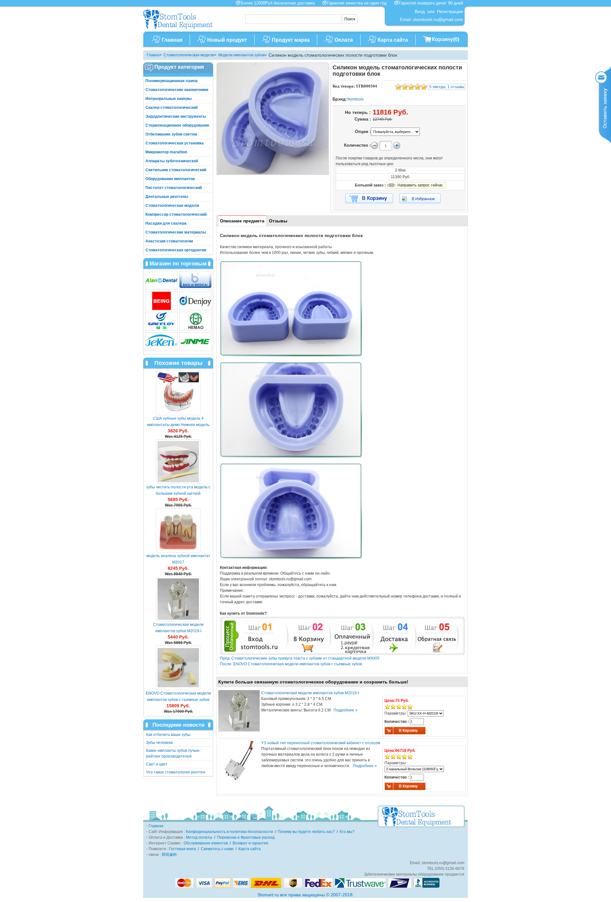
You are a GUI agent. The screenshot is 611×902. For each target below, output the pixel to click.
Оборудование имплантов (170, 179)
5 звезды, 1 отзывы (446, 87)
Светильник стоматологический (175, 170)
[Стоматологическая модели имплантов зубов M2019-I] (178, 599)
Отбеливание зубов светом (171, 134)
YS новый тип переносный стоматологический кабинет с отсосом (320, 743)
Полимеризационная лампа (171, 81)
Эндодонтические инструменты (175, 116)
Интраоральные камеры (168, 98)
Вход (420, 11)
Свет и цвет (156, 764)
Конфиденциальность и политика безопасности (229, 831)
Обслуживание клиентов (206, 843)
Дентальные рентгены (166, 196)
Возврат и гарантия (250, 843)
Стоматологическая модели (189, 55)
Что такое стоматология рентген (175, 772)
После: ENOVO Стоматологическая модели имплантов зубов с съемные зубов (291, 664)
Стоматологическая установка (174, 143)
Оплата (343, 40)
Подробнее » (345, 710)
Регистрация (450, 11)
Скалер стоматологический (171, 107)
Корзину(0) (445, 39)
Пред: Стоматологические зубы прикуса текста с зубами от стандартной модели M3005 (299, 658)
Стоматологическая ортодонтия (175, 250)
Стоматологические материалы (175, 232)
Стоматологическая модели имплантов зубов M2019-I (310, 693)
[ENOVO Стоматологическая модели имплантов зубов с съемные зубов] (178, 668)
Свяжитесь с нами (217, 849)
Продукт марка (291, 40)
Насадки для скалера (165, 223)
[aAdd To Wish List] (424, 198)
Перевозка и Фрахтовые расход (246, 837)
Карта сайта (393, 40)
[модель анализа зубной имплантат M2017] (178, 530)
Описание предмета (242, 220)
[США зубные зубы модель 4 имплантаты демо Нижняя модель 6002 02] (178, 393)
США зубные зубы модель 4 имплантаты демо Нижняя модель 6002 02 (178, 424)
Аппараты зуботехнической (171, 161)
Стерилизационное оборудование (177, 125)
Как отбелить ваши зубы (168, 734)
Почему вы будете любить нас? (306, 831)
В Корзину (408, 730)
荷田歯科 (169, 854)
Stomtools (355, 99)
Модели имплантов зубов (241, 55)
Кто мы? (347, 831)
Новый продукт (227, 40)
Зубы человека (159, 742)
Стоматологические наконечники (176, 89)
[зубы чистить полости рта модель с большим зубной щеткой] (178, 461)
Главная (172, 40)
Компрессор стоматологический (176, 214)
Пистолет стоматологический (173, 187)
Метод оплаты (199, 837)
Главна (153, 55)
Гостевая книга (182, 849)
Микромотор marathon (166, 152)
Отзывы (278, 220)
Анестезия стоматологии (169, 241)
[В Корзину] (369, 198)
